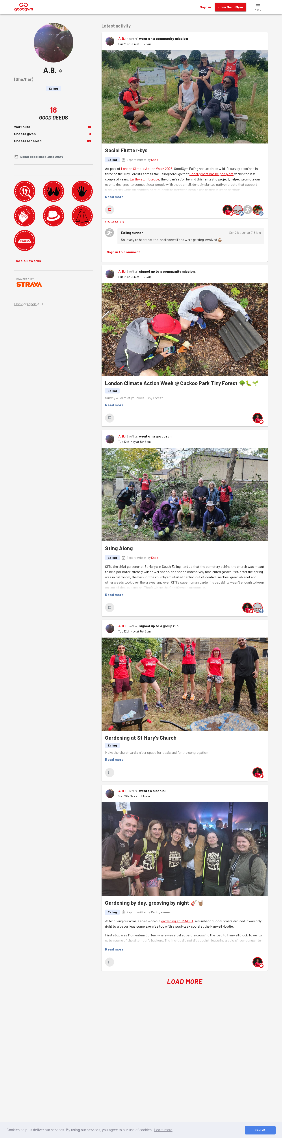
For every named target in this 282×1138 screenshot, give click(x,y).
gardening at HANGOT (177, 921)
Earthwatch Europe (144, 179)
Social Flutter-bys (126, 150)
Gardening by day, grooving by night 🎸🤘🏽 (154, 902)
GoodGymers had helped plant (211, 174)
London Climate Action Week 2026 (147, 168)
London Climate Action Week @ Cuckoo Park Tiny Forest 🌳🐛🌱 (182, 383)
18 (89, 127)
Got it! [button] (260, 1130)
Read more (114, 197)
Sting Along (119, 548)
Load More (184, 981)
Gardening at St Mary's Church (140, 737)
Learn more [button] (163, 1130)
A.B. (121, 38)
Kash (154, 160)
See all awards (28, 261)
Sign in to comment (123, 252)
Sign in (205, 7)
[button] (258, 7)
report (32, 304)
